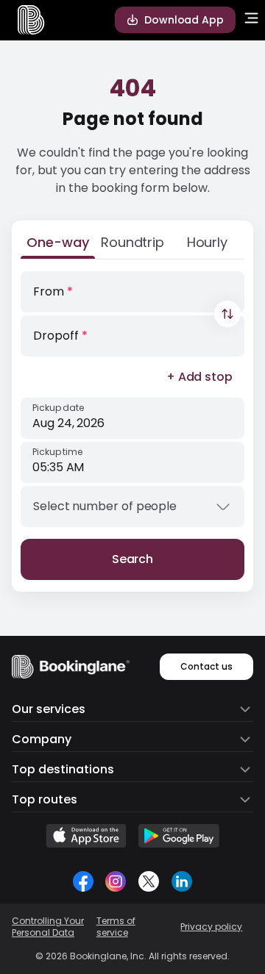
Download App (184, 19)
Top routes (44, 799)
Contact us (206, 666)
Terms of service (115, 927)
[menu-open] (251, 19)
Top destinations (63, 769)
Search (133, 559)
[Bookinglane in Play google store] (178, 836)
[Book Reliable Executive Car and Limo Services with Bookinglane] (31, 20)
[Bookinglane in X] (148, 881)
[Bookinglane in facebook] (83, 881)
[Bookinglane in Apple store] (86, 836)
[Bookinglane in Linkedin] (181, 881)
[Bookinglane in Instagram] (115, 881)
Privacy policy (211, 927)
